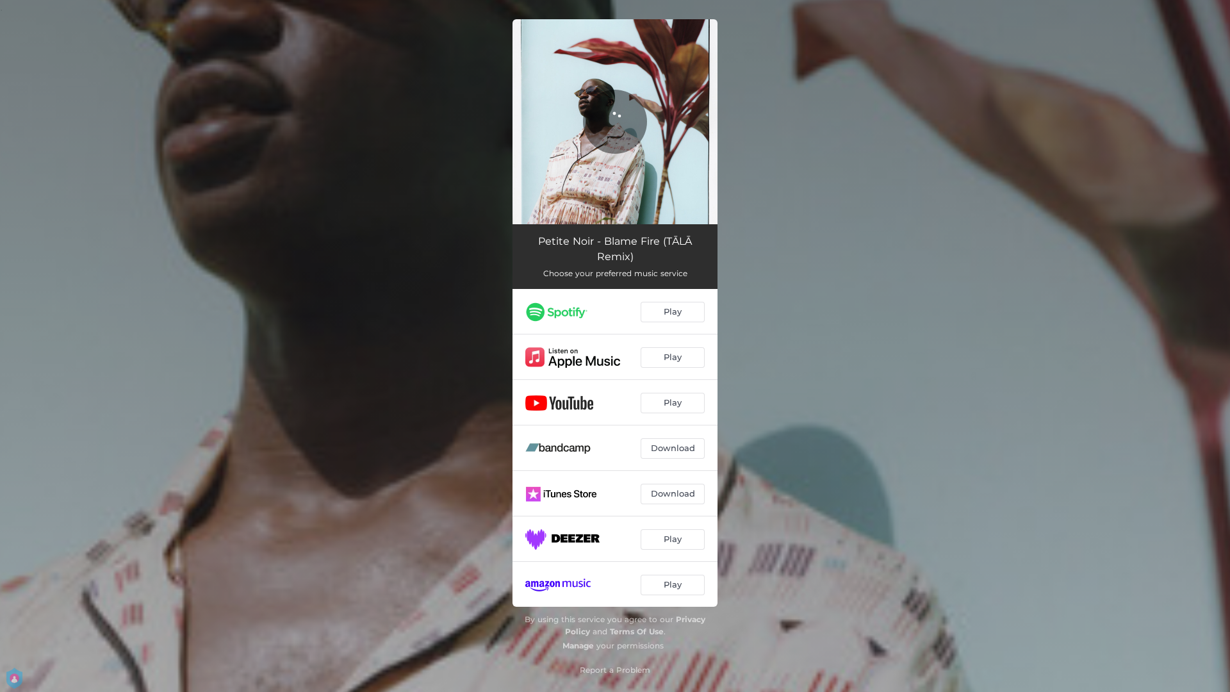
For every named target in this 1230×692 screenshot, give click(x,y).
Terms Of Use (637, 631)
